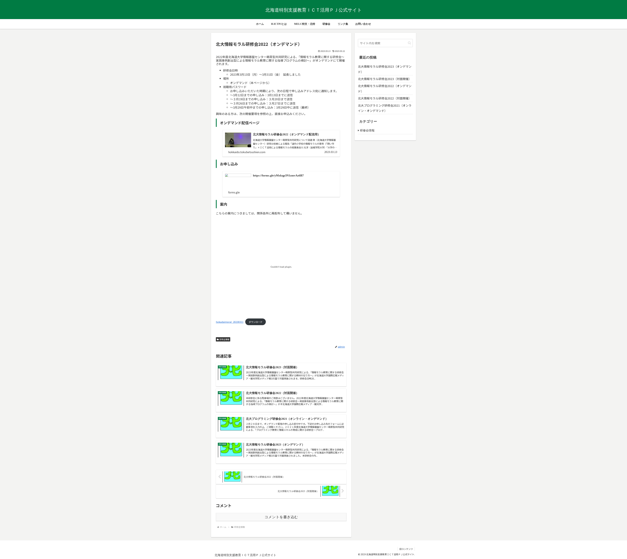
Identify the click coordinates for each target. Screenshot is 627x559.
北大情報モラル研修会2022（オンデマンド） (384, 88)
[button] (409, 43)
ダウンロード (255, 322)
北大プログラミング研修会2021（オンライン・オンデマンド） (384, 108)
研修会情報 (224, 339)
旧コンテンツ (406, 549)
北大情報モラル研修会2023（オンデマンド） (384, 69)
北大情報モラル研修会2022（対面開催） (384, 98)
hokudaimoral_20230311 (229, 322)
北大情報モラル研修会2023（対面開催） (384, 79)
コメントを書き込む (281, 517)
